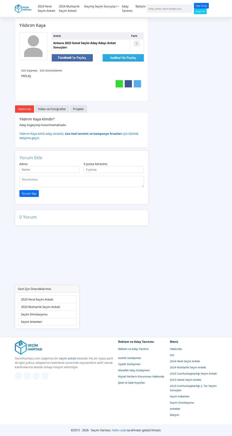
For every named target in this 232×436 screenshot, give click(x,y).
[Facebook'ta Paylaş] (72, 57)
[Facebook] (36, 375)
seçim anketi (67, 358)
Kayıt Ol (200, 11)
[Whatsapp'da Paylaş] (119, 83)
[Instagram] (27, 375)
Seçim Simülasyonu (34, 314)
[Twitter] (18, 375)
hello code (119, 430)
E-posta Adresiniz (95, 164)
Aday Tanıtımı (127, 8)
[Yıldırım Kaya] (33, 46)
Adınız (23, 164)
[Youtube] (45, 375)
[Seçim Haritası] (23, 8)
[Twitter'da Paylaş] (123, 57)
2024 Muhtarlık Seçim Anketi (69, 8)
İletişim (141, 6)
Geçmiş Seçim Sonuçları (100, 6)
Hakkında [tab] (24, 109)
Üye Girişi (201, 5)
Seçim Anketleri (31, 322)
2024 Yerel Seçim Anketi (46, 8)
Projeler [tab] (78, 109)
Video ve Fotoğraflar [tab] (52, 109)
